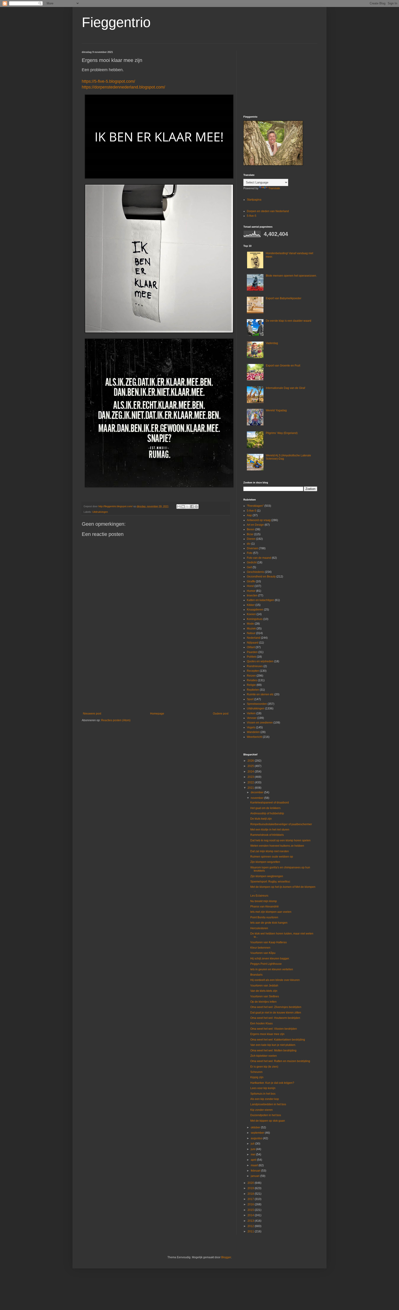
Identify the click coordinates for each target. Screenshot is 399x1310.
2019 (251, 1188)
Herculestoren (259, 928)
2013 (251, 1220)
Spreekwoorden (257, 703)
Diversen (252, 548)
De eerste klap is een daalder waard (288, 320)
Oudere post (220, 713)
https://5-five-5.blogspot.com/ (108, 81)
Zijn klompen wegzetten (265, 862)
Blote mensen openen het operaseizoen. (291, 275)
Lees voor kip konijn (262, 1088)
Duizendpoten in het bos (265, 1115)
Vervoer (252, 718)
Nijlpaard (252, 642)
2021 (251, 787)
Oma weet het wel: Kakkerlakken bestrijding (277, 1039)
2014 (251, 1215)
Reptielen (253, 689)
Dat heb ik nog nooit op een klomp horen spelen (280, 840)
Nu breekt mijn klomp (263, 901)
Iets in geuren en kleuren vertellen (271, 969)
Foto (249, 553)
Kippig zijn (256, 1077)
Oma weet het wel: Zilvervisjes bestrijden (275, 1007)
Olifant (251, 647)
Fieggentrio (116, 22)
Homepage (157, 713)
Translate (274, 188)
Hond (250, 586)
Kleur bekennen (260, 947)
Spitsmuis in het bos (262, 1093)
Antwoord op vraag (259, 520)
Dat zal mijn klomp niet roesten (269, 851)
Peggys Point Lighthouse (266, 963)
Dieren (251, 538)
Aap (249, 515)
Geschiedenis (255, 572)
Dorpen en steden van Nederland (268, 211)
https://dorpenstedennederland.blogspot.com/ (123, 87)
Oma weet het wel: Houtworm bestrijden (275, 1018)
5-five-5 (251, 215)
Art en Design (255, 524)
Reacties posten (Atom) (115, 720)
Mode (250, 623)
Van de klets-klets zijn (263, 990)
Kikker (251, 605)
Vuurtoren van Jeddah (264, 985)
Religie (251, 685)
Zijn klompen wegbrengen (266, 876)
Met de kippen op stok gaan (267, 1120)
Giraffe (251, 581)
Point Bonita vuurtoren (264, 917)
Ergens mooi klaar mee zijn (267, 1034)
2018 (251, 1193)
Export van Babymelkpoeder (283, 298)
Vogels (251, 727)
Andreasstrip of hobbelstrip (267, 813)
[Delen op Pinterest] (196, 506)
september (258, 1132)
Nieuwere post (92, 713)
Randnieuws (255, 666)
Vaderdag (272, 343)
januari (255, 1176)
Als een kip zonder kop (264, 1099)
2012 (251, 1226)
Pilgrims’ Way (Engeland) (282, 433)
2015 (251, 1210)
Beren (250, 529)
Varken (251, 713)
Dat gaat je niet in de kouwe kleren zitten (275, 1012)
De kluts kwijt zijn (261, 818)
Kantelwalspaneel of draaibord (269, 802)
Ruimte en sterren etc (260, 694)
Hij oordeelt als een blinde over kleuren (275, 980)
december (257, 792)
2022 (251, 782)
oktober (256, 1127)
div (249, 543)
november (257, 798)
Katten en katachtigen (260, 600)
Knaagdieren (255, 609)
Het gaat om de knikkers (265, 808)
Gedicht (252, 562)
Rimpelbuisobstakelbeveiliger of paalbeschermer (281, 824)
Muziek (251, 628)
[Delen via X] (187, 506)
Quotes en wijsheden (260, 661)
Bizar (250, 534)
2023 (251, 777)
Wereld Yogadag (276, 410)
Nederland (253, 637)
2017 (251, 1199)
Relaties (252, 680)
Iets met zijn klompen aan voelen (270, 911)
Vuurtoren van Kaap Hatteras (268, 942)
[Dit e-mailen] (178, 506)
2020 (251, 1183)
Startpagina (254, 199)
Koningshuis (255, 619)
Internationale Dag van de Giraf (285, 388)
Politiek (251, 656)
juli (253, 1143)
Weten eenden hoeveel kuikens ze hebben (277, 845)
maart (255, 1165)
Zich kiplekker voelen (263, 1055)
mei (253, 1154)
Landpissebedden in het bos (268, 1104)
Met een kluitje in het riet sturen (269, 829)
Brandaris (256, 974)
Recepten (253, 670)
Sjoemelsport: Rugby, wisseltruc (270, 881)
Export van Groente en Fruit (283, 365)
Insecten (252, 595)
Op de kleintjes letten (263, 1001)
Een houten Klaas (261, 1023)
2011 (251, 1231)
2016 (251, 1204)
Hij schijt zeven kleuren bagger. (270, 958)
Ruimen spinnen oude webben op (271, 856)
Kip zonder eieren (261, 1110)
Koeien (251, 614)
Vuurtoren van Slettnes (264, 996)
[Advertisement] (155, 673)
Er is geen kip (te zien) (264, 1066)
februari (256, 1170)
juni (253, 1149)
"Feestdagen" (255, 505)
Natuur (251, 633)
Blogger (226, 1257)
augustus (257, 1138)
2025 (251, 766)
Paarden (252, 652)
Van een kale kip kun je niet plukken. (273, 1045)
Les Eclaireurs (259, 895)
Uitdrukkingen (100, 511)
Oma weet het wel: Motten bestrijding (273, 1050)
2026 (251, 760)
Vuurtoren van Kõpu (262, 953)
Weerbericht (254, 737)
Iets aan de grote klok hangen (268, 922)
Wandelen (253, 732)
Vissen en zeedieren (260, 722)
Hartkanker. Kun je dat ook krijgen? (272, 1082)
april (254, 1159)
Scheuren (256, 1072)
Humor (251, 590)
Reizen (251, 675)
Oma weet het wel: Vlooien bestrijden (273, 1028)
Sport (250, 699)
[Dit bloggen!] (183, 506)
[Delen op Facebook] (192, 506)
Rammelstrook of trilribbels (267, 835)
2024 (251, 771)
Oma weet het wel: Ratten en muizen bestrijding (280, 1061)
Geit (249, 567)
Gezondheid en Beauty (261, 576)
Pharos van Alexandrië (264, 906)
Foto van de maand (259, 557)
